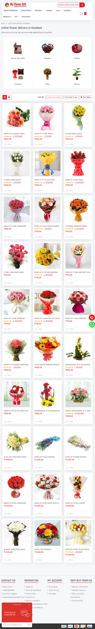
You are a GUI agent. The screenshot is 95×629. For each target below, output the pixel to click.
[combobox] (71, 4)
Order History (54, 590)
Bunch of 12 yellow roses (45, 180)
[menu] (38, 14)
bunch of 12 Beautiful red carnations (47, 318)
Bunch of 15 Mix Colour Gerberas (47, 226)
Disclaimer (30, 614)
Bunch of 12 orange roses (14, 134)
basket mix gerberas (43, 549)
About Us (29, 587)
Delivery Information (80, 587)
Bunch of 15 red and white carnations (17, 411)
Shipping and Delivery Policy (36, 604)
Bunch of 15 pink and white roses (78, 272)
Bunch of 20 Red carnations (15, 503)
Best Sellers (87, 97)
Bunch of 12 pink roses (44, 134)
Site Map (52, 593)
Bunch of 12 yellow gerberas (46, 272)
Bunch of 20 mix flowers (75, 503)
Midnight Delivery (78, 590)
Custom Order (77, 600)
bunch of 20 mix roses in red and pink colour (47, 503)
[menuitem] (10, 11)
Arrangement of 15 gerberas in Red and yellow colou (47, 411)
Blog (27, 618)
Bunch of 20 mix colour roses (77, 549)
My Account (53, 587)
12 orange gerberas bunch (76, 226)
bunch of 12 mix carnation (75, 318)
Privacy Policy (31, 593)
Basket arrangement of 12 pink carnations (78, 411)
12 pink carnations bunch (14, 272)
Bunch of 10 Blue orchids (45, 457)
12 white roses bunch (12, 180)
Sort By (41, 97)
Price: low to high (54, 97)
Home (3, 23)
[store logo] (15, 5)
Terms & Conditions (33, 590)
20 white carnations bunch (14, 549)
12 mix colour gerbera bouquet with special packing (47, 365)
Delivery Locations (33, 600)
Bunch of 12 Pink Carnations (15, 226)
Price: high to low (71, 97)
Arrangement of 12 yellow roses (78, 365)
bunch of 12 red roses (74, 180)
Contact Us (30, 597)
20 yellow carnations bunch (15, 457)
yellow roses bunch (73, 134)
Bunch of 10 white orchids (75, 457)
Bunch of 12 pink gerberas (14, 318)
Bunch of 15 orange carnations (16, 365)
